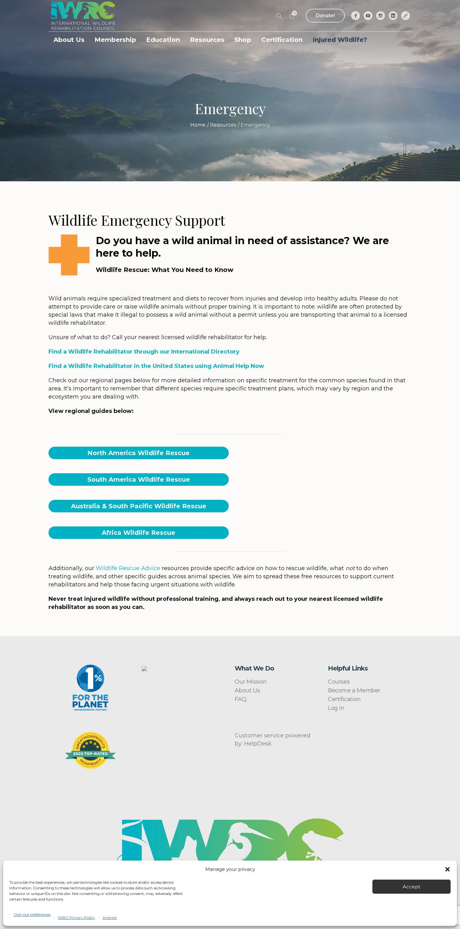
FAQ (240, 699)
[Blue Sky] (405, 15)
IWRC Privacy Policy (76, 917)
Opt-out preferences (32, 914)
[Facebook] (355, 15)
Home (198, 125)
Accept (411, 887)
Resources (223, 125)
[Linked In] (393, 15)
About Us (247, 690)
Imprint (110, 917)
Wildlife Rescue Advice (128, 568)
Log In (336, 708)
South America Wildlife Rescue (138, 479)
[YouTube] (368, 15)
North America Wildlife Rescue (138, 453)
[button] (447, 869)
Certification (344, 699)
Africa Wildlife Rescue (138, 532)
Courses (339, 681)
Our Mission (251, 681)
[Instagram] (380, 15)
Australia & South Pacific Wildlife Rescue (138, 506)
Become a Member (354, 690)
